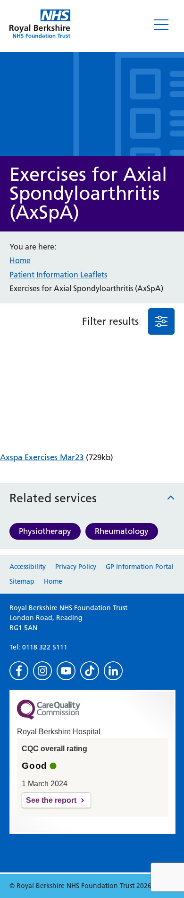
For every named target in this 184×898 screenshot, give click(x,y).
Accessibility (27, 566)
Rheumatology (122, 531)
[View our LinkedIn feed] (113, 670)
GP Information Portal (140, 566)
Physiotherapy (45, 531)
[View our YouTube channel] (66, 670)
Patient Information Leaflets (58, 274)
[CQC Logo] (48, 717)
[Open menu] (161, 24)
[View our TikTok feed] (89, 670)
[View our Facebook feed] (18, 670)
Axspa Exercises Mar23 (42, 457)
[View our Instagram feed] (42, 670)
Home (20, 260)
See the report (51, 800)
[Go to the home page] (39, 23)
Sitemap (21, 581)
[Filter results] (161, 321)
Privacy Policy (75, 566)
